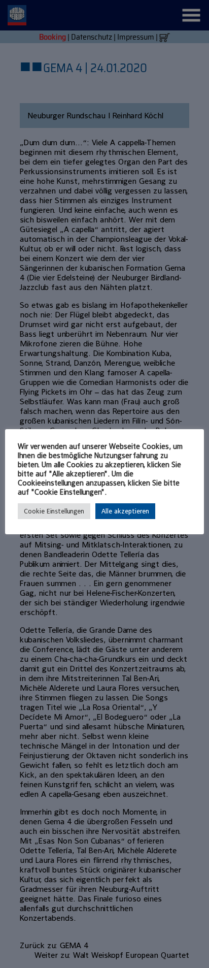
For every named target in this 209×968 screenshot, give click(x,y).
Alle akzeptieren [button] (125, 511)
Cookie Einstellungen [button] (54, 511)
